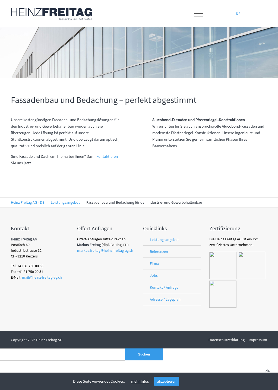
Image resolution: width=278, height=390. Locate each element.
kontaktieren (107, 156)
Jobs (154, 275)
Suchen (144, 354)
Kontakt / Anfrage (164, 287)
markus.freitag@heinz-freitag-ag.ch (105, 250)
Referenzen (159, 251)
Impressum (258, 339)
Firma (154, 263)
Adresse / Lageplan (165, 299)
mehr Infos (140, 381)
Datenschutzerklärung (226, 339)
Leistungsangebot (164, 239)
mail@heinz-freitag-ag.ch (42, 277)
